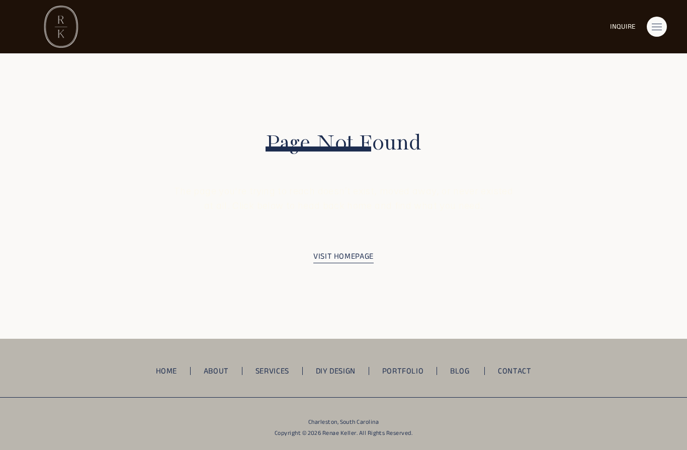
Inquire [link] (623, 26)
